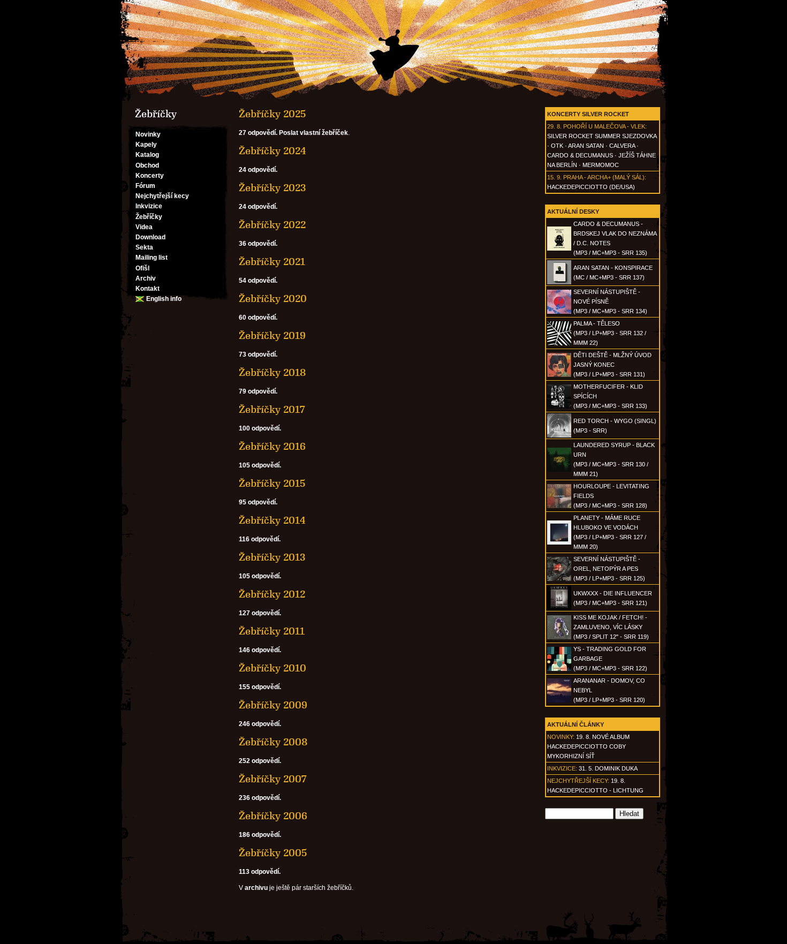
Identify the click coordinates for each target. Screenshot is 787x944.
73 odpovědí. (258, 354)
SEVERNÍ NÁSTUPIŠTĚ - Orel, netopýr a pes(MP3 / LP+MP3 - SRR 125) (609, 568)
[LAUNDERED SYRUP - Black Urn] (559, 469)
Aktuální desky (573, 211)
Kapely (146, 144)
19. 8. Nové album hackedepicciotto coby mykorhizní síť (588, 746)
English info (163, 299)
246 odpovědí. (260, 724)
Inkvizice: (562, 768)
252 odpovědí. (260, 761)
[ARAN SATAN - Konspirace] (559, 282)
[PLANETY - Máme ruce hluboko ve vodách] (559, 542)
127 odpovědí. (260, 613)
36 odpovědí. (258, 243)
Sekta (144, 247)
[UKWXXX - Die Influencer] (559, 608)
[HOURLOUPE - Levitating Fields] (559, 506)
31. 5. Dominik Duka (608, 768)
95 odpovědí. (258, 502)
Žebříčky (148, 217)
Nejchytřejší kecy (162, 196)
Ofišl (142, 268)
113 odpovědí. (260, 871)
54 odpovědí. (258, 280)
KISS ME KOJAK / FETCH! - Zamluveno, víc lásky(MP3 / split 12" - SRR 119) (611, 627)
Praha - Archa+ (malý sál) (604, 177)
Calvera (622, 145)
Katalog (147, 154)
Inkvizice (148, 206)
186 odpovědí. (260, 835)
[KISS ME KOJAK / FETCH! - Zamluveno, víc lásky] (559, 637)
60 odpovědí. (258, 317)
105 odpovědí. (260, 465)
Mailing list (151, 257)
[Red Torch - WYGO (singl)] (559, 435)
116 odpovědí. (260, 539)
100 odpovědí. (260, 428)
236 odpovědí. (260, 798)
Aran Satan (586, 145)
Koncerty (149, 175)
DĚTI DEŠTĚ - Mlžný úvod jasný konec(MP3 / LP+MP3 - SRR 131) (612, 364)
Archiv (145, 278)
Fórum (145, 186)
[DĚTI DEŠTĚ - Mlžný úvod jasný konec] (559, 375)
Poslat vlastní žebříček (313, 133)
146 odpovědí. (260, 650)
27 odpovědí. (258, 133)
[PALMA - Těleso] (559, 343)
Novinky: (560, 737)
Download (150, 237)
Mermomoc (600, 165)
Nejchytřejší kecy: (578, 780)
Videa (144, 227)
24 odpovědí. (258, 169)
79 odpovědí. (258, 391)
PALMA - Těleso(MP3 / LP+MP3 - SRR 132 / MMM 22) (609, 333)
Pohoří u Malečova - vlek (604, 126)
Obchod (147, 165)
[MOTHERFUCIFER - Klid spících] (559, 406)
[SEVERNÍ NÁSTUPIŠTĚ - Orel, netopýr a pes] (559, 579)
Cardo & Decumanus (580, 155)
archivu (256, 888)
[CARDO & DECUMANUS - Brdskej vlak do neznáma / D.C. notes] (559, 248)
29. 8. (554, 126)
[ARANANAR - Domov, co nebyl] (559, 700)
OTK (557, 145)
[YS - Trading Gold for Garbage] (559, 669)
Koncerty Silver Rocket (588, 114)
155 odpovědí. (260, 687)
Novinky (148, 134)
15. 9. (554, 177)
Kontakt (147, 288)
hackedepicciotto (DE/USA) (591, 187)
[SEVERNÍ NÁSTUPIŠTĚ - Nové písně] (559, 311)
